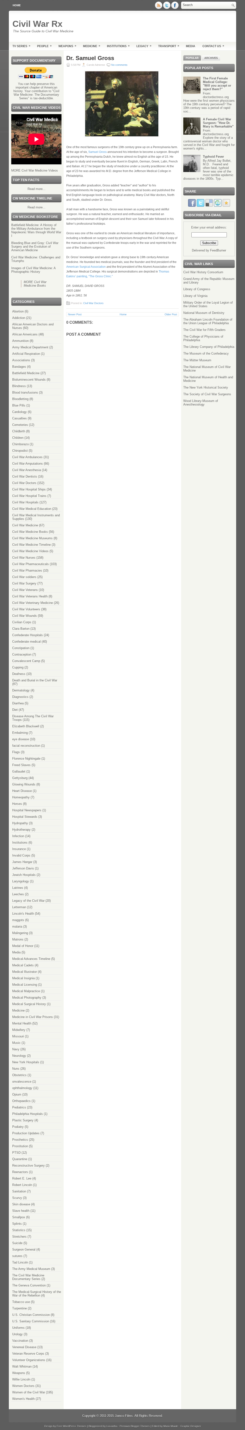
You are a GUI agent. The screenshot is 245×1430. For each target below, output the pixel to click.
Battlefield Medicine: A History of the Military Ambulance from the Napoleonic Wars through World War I (36, 230)
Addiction (18, 318)
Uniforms (18, 1328)
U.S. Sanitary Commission (30, 1321)
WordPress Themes (74, 1426)
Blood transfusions (25, 392)
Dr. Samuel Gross (90, 58)
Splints (17, 1223)
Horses (17, 804)
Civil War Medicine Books (30, 532)
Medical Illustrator (24, 972)
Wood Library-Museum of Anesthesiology (200, 402)
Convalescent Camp (26, 661)
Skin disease (21, 1204)
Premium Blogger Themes (135, 1426)
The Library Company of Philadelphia (208, 347)
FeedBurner (218, 250)
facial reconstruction (26, 745)
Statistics (18, 1230)
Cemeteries (20, 425)
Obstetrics (19, 1075)
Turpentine (19, 1308)
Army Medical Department (30, 347)
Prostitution (20, 1146)
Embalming (20, 732)
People (44, 46)
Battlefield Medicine (25, 373)
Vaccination (20, 1340)
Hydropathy (20, 823)
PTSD (16, 1152)
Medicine (91, 46)
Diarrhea (18, 703)
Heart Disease (22, 791)
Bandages (19, 366)
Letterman (19, 907)
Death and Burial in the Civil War (34, 680)
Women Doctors (23, 1386)
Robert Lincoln (22, 1185)
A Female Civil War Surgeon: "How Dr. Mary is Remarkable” (218, 122)
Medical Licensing (24, 984)
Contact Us (213, 46)
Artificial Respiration (26, 354)
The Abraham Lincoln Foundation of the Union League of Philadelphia (207, 321)
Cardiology (19, 412)
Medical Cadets (23, 965)
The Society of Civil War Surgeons (207, 394)
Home (17, 5)
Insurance (19, 849)
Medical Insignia (23, 978)
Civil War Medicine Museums (32, 538)
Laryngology (20, 881)
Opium (16, 1094)
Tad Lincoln (20, 1262)
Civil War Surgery (24, 583)
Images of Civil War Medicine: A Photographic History (33, 269)
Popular (192, 57)
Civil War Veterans (25, 590)
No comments (119, 64)
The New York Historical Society (205, 387)
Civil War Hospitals (25, 502)
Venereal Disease (24, 1347)
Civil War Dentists (24, 476)
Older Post (171, 314)
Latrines (17, 888)
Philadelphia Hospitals (27, 1114)
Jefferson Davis (23, 868)
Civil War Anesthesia (26, 470)
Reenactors (20, 1172)
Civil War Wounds (24, 616)
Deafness (18, 674)
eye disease (20, 739)
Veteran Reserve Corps (28, 1353)
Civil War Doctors (24, 483)
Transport (168, 46)
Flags (16, 752)
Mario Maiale (170, 1426)
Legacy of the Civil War (28, 900)
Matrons (17, 939)
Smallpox (18, 1217)
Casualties (19, 418)
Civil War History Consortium (203, 272)
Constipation (20, 648)
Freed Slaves (21, 765)
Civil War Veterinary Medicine (32, 603)
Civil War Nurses (23, 557)
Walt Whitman (22, 1366)
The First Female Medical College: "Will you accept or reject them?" (217, 84)
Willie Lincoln (21, 1379)
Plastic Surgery (22, 1120)
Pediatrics (19, 1107)
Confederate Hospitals (27, 635)
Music (16, 1043)
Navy (15, 1049)
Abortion (18, 311)
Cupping (17, 667)
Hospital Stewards (24, 816)
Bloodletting (20, 399)
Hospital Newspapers (26, 810)
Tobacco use (21, 1302)
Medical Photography (26, 997)
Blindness (19, 386)
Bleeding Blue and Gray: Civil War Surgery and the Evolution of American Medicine (34, 246)
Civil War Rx (37, 24)
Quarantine (19, 1159)
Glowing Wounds (23, 784)
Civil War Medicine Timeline (31, 544)
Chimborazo (20, 444)
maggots (18, 920)
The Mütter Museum (197, 360)
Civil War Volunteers (26, 609)
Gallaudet (18, 771)
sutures (17, 1256)
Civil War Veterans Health (30, 596)
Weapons (67, 46)
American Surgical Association (86, 266)
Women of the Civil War (28, 1392)
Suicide (17, 1243)
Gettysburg (20, 778)
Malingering (20, 933)
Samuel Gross (97, 152)
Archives (211, 57)
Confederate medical (26, 641)
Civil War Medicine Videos (30, 551)
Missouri (18, 1036)
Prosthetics (20, 1139)
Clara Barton (20, 628)
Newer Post (75, 314)
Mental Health (21, 1023)
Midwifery (18, 1030)
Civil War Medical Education (31, 509)
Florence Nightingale (26, 758)
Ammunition (20, 341)
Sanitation (19, 1191)
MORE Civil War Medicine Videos (34, 170)
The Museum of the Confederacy (206, 353)
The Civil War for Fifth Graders (204, 330)
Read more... (36, 189)
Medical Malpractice (26, 991)
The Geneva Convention (29, 1285)
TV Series (21, 46)
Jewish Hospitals (24, 875)
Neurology (19, 1055)
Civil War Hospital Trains (29, 496)
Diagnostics (20, 697)
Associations (21, 360)
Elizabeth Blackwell (25, 726)
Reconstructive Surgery (28, 1165)
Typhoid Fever (213, 156)
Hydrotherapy (21, 829)
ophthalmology (22, 1088)
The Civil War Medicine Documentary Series (28, 1277)
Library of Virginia (195, 296)
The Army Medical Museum (31, 1269)
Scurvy (17, 1198)
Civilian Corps (21, 622)
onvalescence (21, 1081)
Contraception (21, 654)
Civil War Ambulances (27, 457)
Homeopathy (21, 797)
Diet (15, 710)
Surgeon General (23, 1249)
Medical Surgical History (29, 1004)
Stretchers (19, 1236)
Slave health (20, 1211)
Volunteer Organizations (28, 1360)
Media (190, 46)
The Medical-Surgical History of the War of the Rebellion (36, 1293)
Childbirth (18, 431)
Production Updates (25, 1133)
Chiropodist (20, 450)
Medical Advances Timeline (31, 959)
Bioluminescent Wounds (29, 379)
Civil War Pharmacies (27, 570)
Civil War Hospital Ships (29, 489)
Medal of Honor (22, 946)
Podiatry (18, 1127)
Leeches (18, 894)
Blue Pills (18, 405)
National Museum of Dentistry (203, 313)
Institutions (118, 46)
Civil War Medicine (25, 525)
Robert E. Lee (21, 1178)
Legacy (143, 46)
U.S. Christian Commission (31, 1315)
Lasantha (111, 1426)
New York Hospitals (25, 1062)
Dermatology (21, 690)
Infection (18, 836)
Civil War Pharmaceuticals (30, 564)
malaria (17, 926)
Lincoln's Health (23, 913)
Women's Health (23, 1399)
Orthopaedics (21, 1101)
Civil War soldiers (24, 577)
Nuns (15, 1068)
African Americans (25, 334)
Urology (17, 1334)
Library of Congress (196, 289)
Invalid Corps (21, 855)
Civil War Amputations (27, 463)
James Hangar (22, 862)
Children (17, 438)
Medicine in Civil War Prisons (32, 1017)
